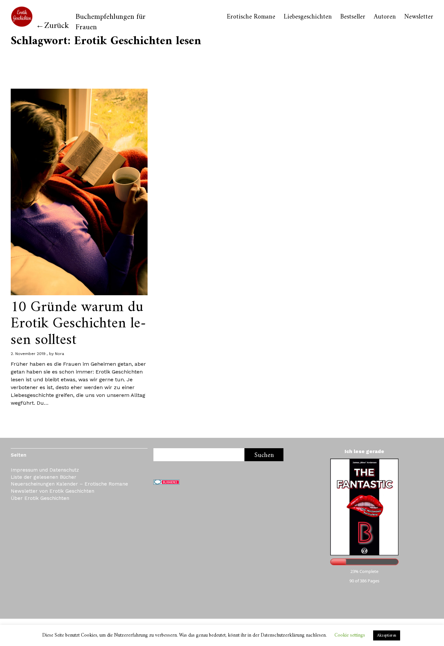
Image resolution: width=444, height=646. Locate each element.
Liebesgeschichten (308, 17)
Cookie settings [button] (349, 635)
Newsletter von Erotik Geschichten (52, 491)
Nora (59, 353)
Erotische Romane (251, 17)
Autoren (385, 17)
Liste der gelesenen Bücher (43, 477)
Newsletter (418, 17)
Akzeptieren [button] (386, 635)
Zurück (56, 26)
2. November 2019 (28, 353)
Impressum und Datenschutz (45, 470)
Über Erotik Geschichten (40, 498)
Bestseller (352, 17)
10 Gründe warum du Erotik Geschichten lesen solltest (78, 323)
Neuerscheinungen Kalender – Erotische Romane (69, 484)
